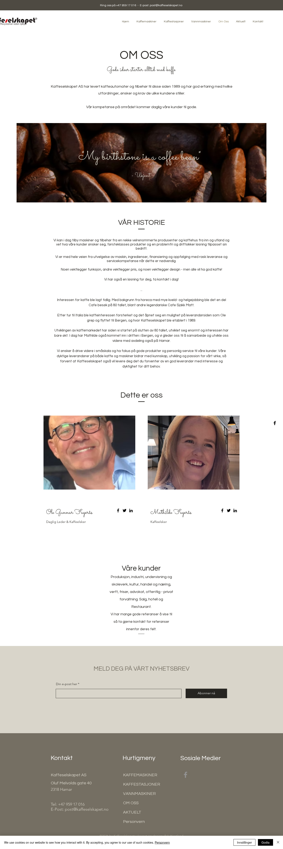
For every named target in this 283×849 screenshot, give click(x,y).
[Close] (278, 842)
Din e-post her (66, 684)
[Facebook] (274, 423)
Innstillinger (244, 842)
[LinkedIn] (130, 510)
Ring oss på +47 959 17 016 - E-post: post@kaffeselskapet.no (141, 5)
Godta (265, 842)
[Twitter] (124, 510)
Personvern (162, 842)
